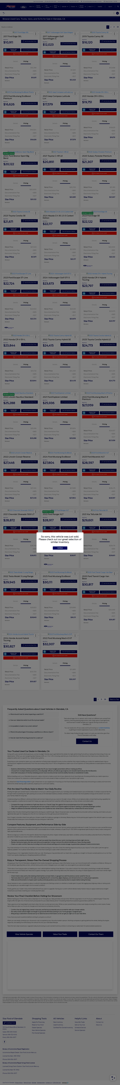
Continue (60, 548)
